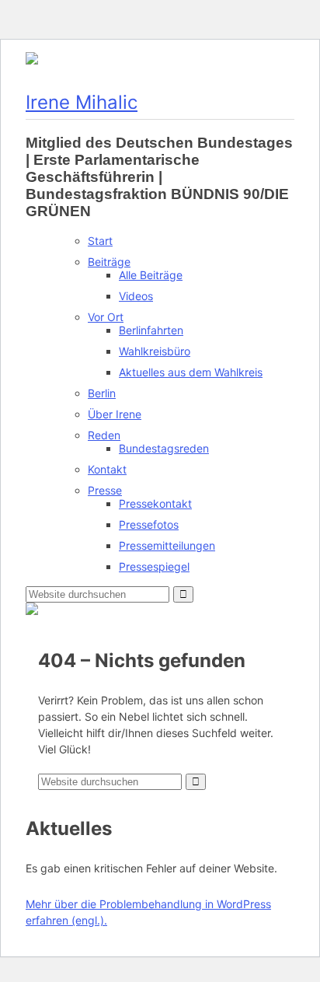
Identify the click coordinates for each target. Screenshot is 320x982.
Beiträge (109, 261)
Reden (104, 435)
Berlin (102, 393)
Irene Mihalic (81, 102)
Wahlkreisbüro (154, 351)
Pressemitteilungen (167, 545)
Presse (105, 490)
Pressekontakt (155, 503)
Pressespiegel (154, 566)
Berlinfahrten (151, 330)
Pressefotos (149, 524)
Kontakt (107, 469)
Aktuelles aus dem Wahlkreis (191, 372)
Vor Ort (105, 316)
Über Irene (114, 414)
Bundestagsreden (164, 448)
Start (100, 240)
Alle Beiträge (151, 274)
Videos (136, 295)
